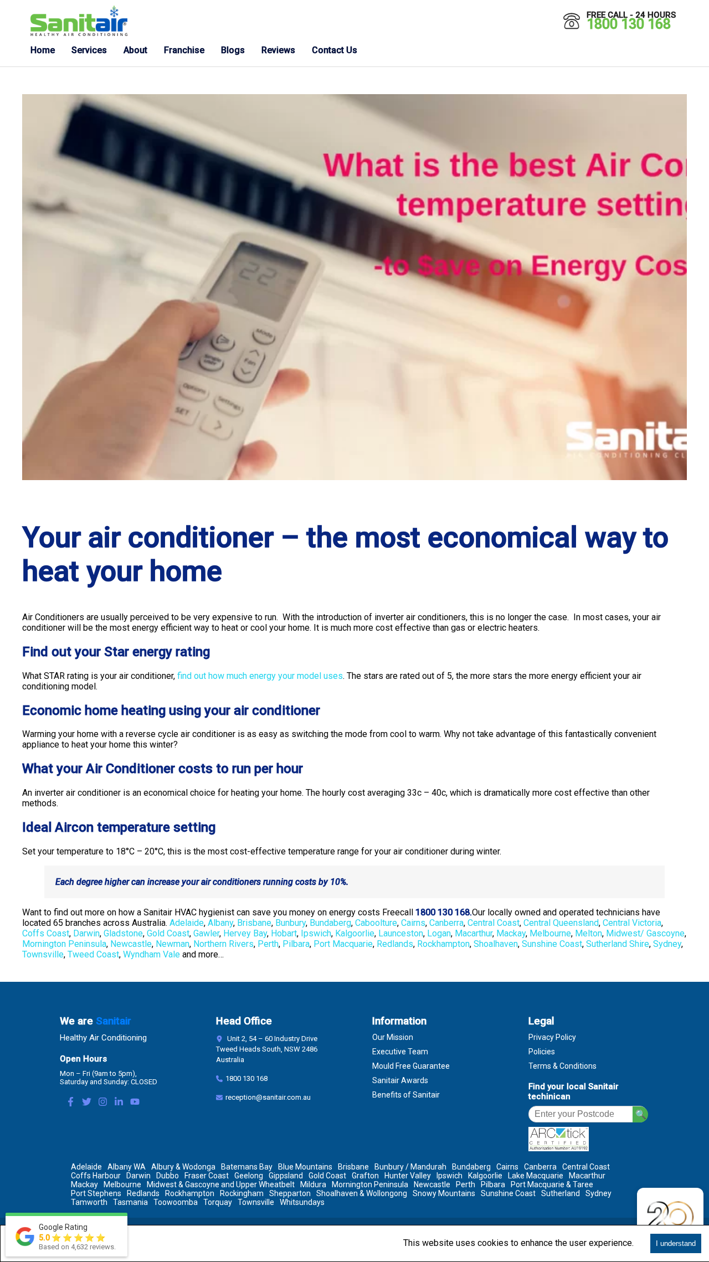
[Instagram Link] (103, 1103)
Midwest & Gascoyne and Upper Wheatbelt (221, 1184)
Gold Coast (168, 933)
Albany (220, 923)
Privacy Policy (552, 1037)
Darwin (86, 933)
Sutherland (560, 1193)
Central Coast (493, 923)
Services (89, 50)
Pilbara (296, 944)
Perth (268, 944)
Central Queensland (561, 923)
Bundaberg (330, 923)
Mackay (511, 933)
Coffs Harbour (96, 1175)
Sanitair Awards (400, 1080)
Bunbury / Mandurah (410, 1166)
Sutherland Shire (617, 944)
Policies (541, 1051)
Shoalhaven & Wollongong (361, 1193)
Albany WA (126, 1166)
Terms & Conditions (562, 1066)
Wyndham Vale (151, 954)
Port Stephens (96, 1193)
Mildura (313, 1184)
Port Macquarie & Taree (552, 1184)
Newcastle (131, 944)
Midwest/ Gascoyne (645, 933)
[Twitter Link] (87, 1103)
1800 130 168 (629, 24)
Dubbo (167, 1175)
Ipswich (316, 933)
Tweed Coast (93, 954)
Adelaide (186, 923)
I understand (676, 1243)
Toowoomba (175, 1202)
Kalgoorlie (354, 933)
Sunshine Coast (552, 944)
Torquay (217, 1202)
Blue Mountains (305, 1166)
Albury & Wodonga (183, 1166)
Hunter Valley (407, 1175)
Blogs (233, 50)
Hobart (284, 933)
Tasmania (130, 1202)
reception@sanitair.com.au (268, 1097)
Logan (439, 933)
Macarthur (473, 933)
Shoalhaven (496, 944)
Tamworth (89, 1202)
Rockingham (242, 1193)
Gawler (206, 933)
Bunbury (290, 923)
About (135, 50)
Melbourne (550, 933)
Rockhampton (443, 944)
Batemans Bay (247, 1166)
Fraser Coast (206, 1175)
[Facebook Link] (71, 1103)
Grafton (365, 1175)
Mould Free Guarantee (411, 1066)
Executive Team (400, 1051)
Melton (588, 933)
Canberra (446, 923)
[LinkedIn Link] (119, 1103)
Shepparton (290, 1193)
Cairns (413, 923)
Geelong (248, 1175)
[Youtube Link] (135, 1103)
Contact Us (334, 50)
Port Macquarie (343, 944)
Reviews (278, 50)
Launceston (400, 933)
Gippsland (286, 1175)
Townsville (43, 954)
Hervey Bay (245, 933)
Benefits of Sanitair (406, 1094)
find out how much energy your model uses (260, 676)
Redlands (395, 944)
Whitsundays (302, 1202)
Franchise (184, 50)
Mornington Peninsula (64, 944)
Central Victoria (632, 923)
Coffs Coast (45, 933)
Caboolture (376, 923)
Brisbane (254, 923)
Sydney (667, 944)
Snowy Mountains (444, 1193)
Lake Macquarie (535, 1175)
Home (42, 50)
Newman (172, 944)
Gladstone (123, 933)
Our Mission (392, 1037)
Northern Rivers (223, 944)
